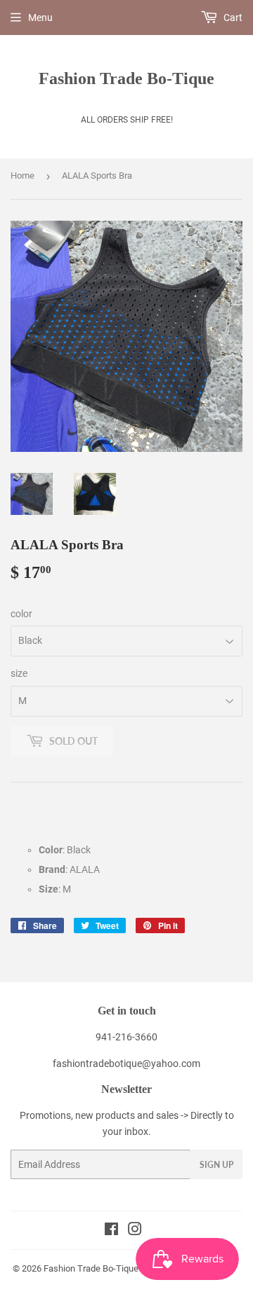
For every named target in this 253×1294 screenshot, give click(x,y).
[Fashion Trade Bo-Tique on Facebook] (111, 1231)
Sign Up (216, 1164)
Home (22, 175)
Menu (40, 17)
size (19, 673)
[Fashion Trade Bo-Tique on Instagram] (135, 1231)
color (21, 613)
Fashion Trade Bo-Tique (126, 78)
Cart (231, 17)
